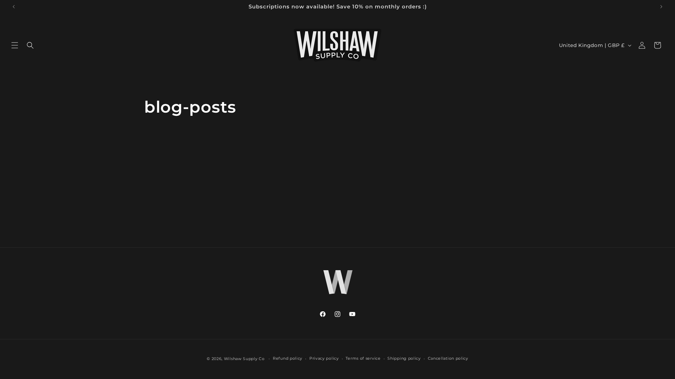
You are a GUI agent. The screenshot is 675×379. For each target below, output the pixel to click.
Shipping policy (404, 358)
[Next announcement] (661, 6)
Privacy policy (324, 358)
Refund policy (287, 358)
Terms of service (363, 358)
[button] (14, 45)
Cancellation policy (448, 358)
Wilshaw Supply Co (244, 358)
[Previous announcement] (13, 6)
